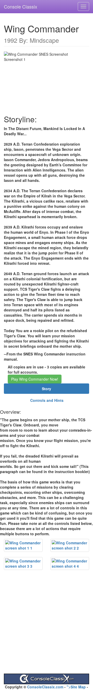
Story (46, 388)
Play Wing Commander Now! (34, 379)
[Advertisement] (46, 627)
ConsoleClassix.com (45, 686)
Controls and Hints (47, 400)
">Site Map (76, 686)
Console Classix (20, 6)
